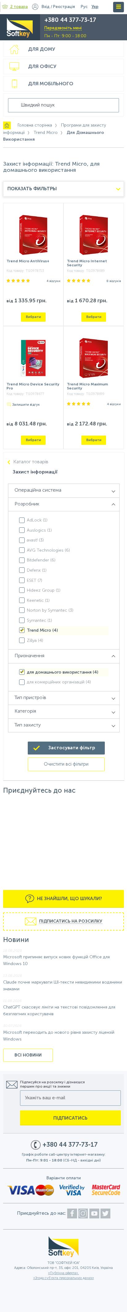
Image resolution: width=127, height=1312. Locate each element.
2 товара (19, 7)
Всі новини (28, 1055)
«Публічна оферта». (63, 1273)
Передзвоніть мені (63, 28)
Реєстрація (64, 7)
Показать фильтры (32, 189)
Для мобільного (50, 84)
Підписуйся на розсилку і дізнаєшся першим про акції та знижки (52, 1085)
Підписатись (70, 1118)
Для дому (41, 49)
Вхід (46, 7)
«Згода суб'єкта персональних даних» (63, 1278)
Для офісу (42, 66)
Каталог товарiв (30, 462)
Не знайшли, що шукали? (69, 898)
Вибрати (33, 317)
